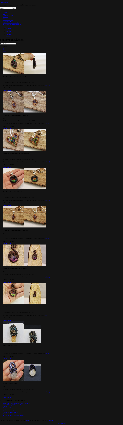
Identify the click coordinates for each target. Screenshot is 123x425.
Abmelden (8, 36)
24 (3, 49)
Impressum (5, 406)
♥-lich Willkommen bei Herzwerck (11, 412)
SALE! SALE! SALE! (8, 15)
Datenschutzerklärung (8, 407)
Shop (4, 14)
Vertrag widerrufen (61, 423)
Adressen (8, 33)
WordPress (50, 420)
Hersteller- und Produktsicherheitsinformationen (13, 415)
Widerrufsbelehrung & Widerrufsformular (12, 24)
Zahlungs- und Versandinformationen (11, 410)
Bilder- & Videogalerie (8, 20)
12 (3, 48)
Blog (4, 18)
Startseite (5, 12)
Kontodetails (8, 34)
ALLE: (4, 51)
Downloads (8, 31)
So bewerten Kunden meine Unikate (11, 23)
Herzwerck (4, 2)
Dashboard (8, 28)
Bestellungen (9, 30)
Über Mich (5, 17)
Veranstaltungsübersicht (8, 21)
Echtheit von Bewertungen (9, 413)
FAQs (4, 409)
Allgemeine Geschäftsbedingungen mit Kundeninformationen (16, 403)
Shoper (27, 420)
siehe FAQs (47, 85)
